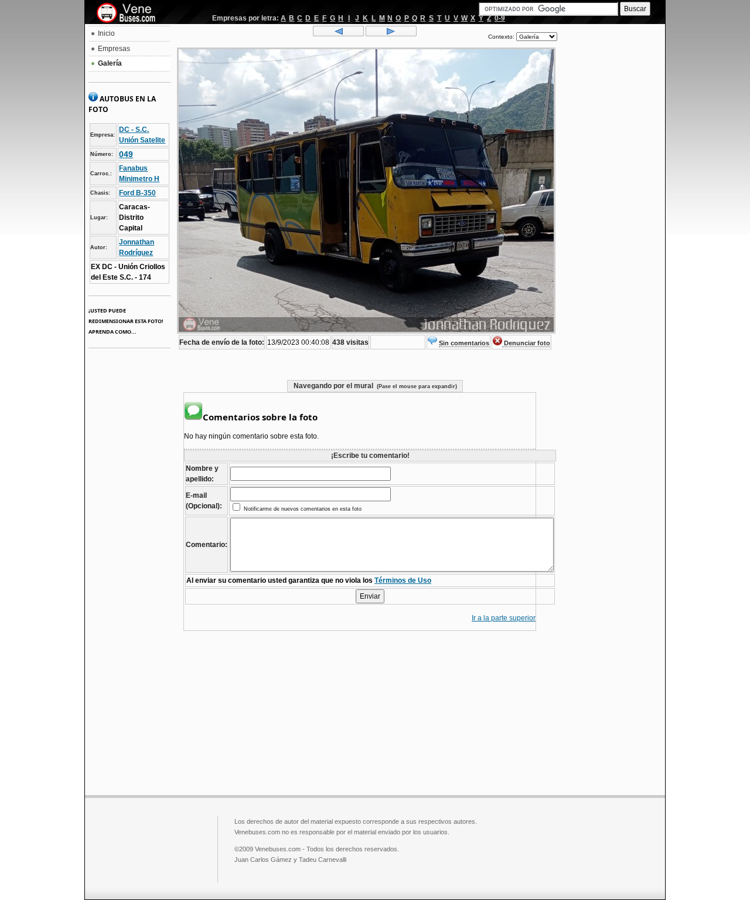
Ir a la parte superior (504, 618)
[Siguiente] (391, 34)
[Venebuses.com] (130, 13)
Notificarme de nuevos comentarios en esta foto (302, 509)
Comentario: (206, 545)
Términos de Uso (402, 580)
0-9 (500, 18)
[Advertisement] (611, 203)
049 (126, 154)
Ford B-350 (137, 193)
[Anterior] (338, 34)
